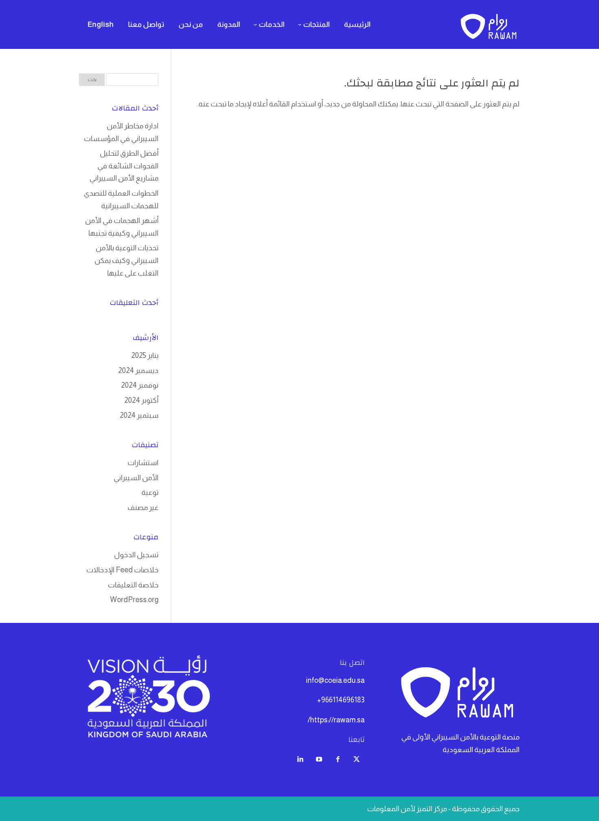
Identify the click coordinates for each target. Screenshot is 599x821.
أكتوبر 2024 (141, 400)
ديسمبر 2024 (138, 370)
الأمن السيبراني (136, 478)
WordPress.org (134, 600)
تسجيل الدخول (136, 555)
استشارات (143, 463)
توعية (150, 492)
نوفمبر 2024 (140, 385)
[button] (579, 767)
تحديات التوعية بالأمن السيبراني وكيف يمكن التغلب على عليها (127, 260)
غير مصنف (143, 507)
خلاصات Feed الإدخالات (122, 570)
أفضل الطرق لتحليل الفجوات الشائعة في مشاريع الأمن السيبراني (124, 165)
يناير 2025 (145, 355)
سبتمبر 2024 (139, 415)
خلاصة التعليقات (133, 585)
